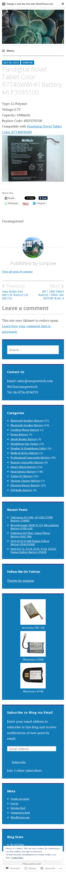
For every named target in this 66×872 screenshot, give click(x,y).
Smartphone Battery (23, 471)
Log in (14, 803)
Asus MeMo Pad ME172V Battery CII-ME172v (15, 291)
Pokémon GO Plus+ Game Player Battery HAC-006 (30, 534)
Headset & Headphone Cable (28, 448)
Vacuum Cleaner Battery (25, 481)
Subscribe (19, 762)
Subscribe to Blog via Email (30, 712)
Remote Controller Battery (27, 462)
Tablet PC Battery (21, 476)
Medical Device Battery (24, 453)
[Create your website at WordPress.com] (33, 4)
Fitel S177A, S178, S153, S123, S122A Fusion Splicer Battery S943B (33, 550)
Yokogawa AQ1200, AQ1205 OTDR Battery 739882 (31, 518)
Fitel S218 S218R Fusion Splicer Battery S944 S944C (29, 542)
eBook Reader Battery (23, 439)
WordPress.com (20, 817)
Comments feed (20, 812)
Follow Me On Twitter (23, 572)
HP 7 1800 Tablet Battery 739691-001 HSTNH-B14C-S (51, 291)
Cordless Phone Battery (24, 430)
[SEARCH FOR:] (33, 349)
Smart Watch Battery (23, 467)
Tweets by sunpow (20, 580)
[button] (33, 615)
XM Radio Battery (21, 490)
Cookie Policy (17, 857)
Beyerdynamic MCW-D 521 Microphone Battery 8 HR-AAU (34, 526)
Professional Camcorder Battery (30, 457)
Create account (19, 799)
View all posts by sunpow (17, 271)
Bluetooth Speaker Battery (26, 425)
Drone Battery (19, 434)
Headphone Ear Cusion (24, 444)
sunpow (27, 62)
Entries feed (17, 808)
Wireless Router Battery (25, 485)
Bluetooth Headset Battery (26, 420)
